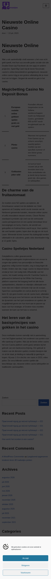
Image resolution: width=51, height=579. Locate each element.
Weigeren (25, 565)
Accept (25, 558)
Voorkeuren (25, 573)
